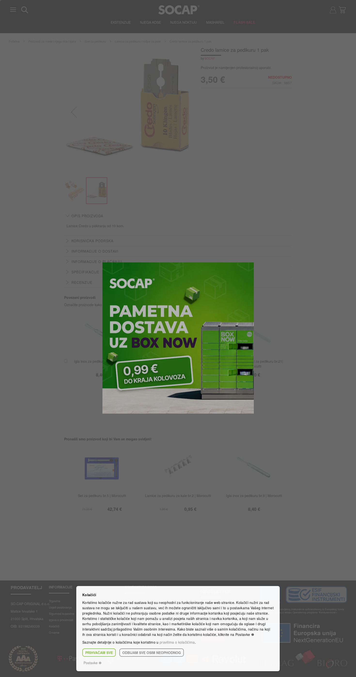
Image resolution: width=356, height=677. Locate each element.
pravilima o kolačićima (177, 642)
